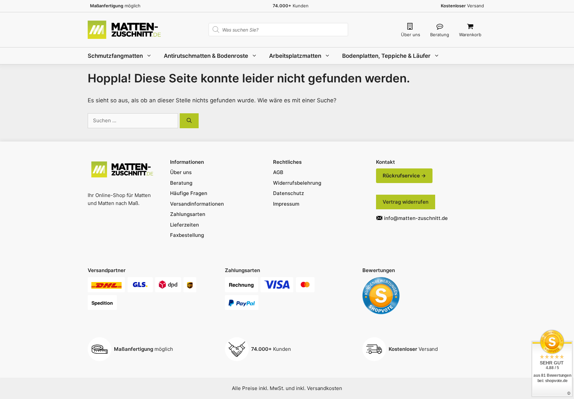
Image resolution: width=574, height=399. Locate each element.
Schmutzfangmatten (115, 55)
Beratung (439, 34)
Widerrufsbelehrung (297, 183)
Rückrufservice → (404, 175)
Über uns (410, 34)
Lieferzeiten (184, 225)
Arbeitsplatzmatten (295, 55)
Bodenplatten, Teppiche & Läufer (386, 55)
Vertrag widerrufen (406, 202)
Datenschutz (288, 193)
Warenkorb (470, 34)
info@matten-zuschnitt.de (416, 218)
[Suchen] (189, 120)
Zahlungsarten (187, 214)
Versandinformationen (197, 204)
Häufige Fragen (188, 193)
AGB (278, 172)
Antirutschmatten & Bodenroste (206, 55)
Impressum (286, 204)
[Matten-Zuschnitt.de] (124, 29)
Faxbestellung (187, 235)
